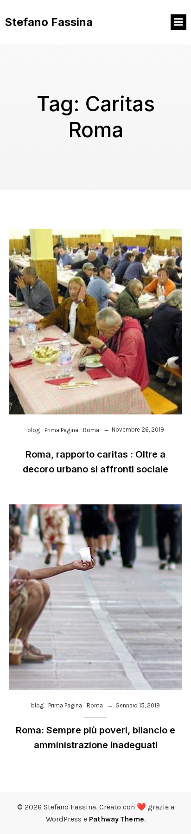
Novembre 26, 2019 (138, 429)
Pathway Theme (116, 819)
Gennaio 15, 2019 (137, 705)
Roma (91, 430)
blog (33, 430)
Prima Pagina (61, 430)
